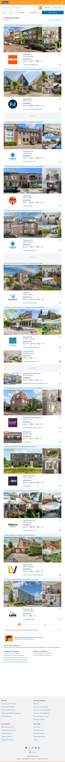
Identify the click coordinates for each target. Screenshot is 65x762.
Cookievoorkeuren (43, 759)
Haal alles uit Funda (38, 719)
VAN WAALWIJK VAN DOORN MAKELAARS (35, 383)
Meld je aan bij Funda (7, 727)
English (34, 752)
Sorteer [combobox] (55, 20)
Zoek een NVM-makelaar (8, 710)
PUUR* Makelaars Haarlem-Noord (32, 427)
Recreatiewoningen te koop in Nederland (15, 662)
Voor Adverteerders (38, 733)
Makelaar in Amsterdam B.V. (30, 361)
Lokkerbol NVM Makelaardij (30, 64)
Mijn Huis (36, 704)
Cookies (33, 759)
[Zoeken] (40, 7)
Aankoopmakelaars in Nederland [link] (42, 653)
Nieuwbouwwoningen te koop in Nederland (16, 657)
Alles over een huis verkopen (41, 710)
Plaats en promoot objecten (8, 730)
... (41, 624)
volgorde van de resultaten (23, 630)
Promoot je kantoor (6, 733)
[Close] (59, 630)
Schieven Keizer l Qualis (29, 530)
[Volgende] (50, 624)
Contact (35, 740)
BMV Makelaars (27, 486)
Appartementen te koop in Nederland (14, 655)
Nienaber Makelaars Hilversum (31, 347)
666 (45, 624)
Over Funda (36, 727)
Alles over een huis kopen (40, 707)
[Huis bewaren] (60, 55)
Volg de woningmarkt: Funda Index (11, 713)
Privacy (18, 759)
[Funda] (5, 2)
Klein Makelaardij (28, 206)
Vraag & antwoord (6, 716)
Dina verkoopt (27, 442)
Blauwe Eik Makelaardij (29, 161)
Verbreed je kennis (6, 736)
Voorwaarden (26, 759)
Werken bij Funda (38, 730)
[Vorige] (14, 624)
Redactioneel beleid (39, 736)
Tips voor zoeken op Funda (41, 716)
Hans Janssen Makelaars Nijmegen (32, 109)
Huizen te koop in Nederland (12, 653)
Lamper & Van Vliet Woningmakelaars (33, 575)
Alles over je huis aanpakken (41, 713)
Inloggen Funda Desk (7, 740)
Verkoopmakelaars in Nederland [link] (42, 655)
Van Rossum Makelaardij (30, 303)
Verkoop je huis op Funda (8, 704)
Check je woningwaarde (8, 707)
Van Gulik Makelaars (28, 619)
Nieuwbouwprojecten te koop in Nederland (16, 660)
